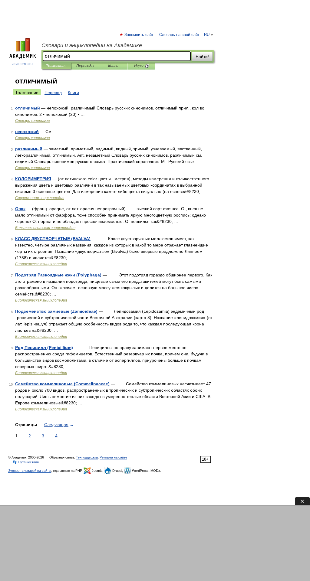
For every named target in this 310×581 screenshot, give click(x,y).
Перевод (53, 92)
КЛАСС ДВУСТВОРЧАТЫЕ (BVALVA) (53, 238)
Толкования (56, 66)
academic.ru (22, 64)
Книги (113, 66)
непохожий (27, 131)
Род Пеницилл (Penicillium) (44, 347)
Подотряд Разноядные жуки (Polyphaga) (58, 275)
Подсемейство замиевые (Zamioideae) (56, 311)
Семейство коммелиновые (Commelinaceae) (62, 383)
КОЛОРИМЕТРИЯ (33, 178)
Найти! (202, 56)
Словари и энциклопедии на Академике (91, 45)
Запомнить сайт (139, 35)
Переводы (85, 66)
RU (206, 35)
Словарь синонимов (32, 121)
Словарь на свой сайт (179, 35)
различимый (28, 148)
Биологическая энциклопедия (41, 264)
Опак (20, 208)
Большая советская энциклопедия (45, 228)
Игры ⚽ (141, 66)
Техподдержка (87, 457)
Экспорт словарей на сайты (29, 470)
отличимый (27, 108)
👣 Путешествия (26, 462)
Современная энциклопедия (39, 198)
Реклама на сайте (113, 457)
